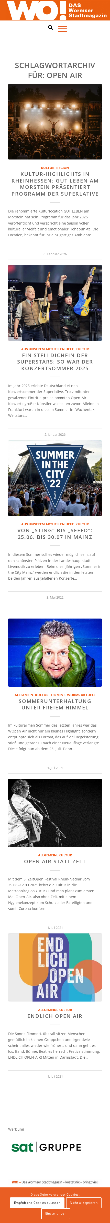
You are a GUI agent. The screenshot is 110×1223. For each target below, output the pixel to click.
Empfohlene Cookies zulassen (37, 1202)
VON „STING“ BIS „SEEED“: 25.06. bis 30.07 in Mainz (55, 533)
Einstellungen (56, 1213)
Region (62, 168)
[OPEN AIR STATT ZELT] (55, 813)
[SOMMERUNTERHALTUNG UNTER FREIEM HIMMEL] (55, 653)
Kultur (47, 168)
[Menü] (60, 28)
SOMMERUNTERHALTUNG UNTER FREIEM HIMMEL (55, 704)
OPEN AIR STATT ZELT (55, 861)
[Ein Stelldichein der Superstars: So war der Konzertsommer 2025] (55, 303)
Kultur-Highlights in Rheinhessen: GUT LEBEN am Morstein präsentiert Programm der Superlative (55, 184)
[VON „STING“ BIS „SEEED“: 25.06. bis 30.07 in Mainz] (55, 478)
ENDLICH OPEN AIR (55, 1016)
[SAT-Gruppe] (46, 1146)
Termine (57, 695)
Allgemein (24, 695)
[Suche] (48, 27)
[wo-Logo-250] (55, 10)
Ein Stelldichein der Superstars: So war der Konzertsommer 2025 (55, 362)
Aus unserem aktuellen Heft (47, 349)
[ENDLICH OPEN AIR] (55, 967)
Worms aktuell (81, 695)
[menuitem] (48, 28)
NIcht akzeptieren (83, 1202)
